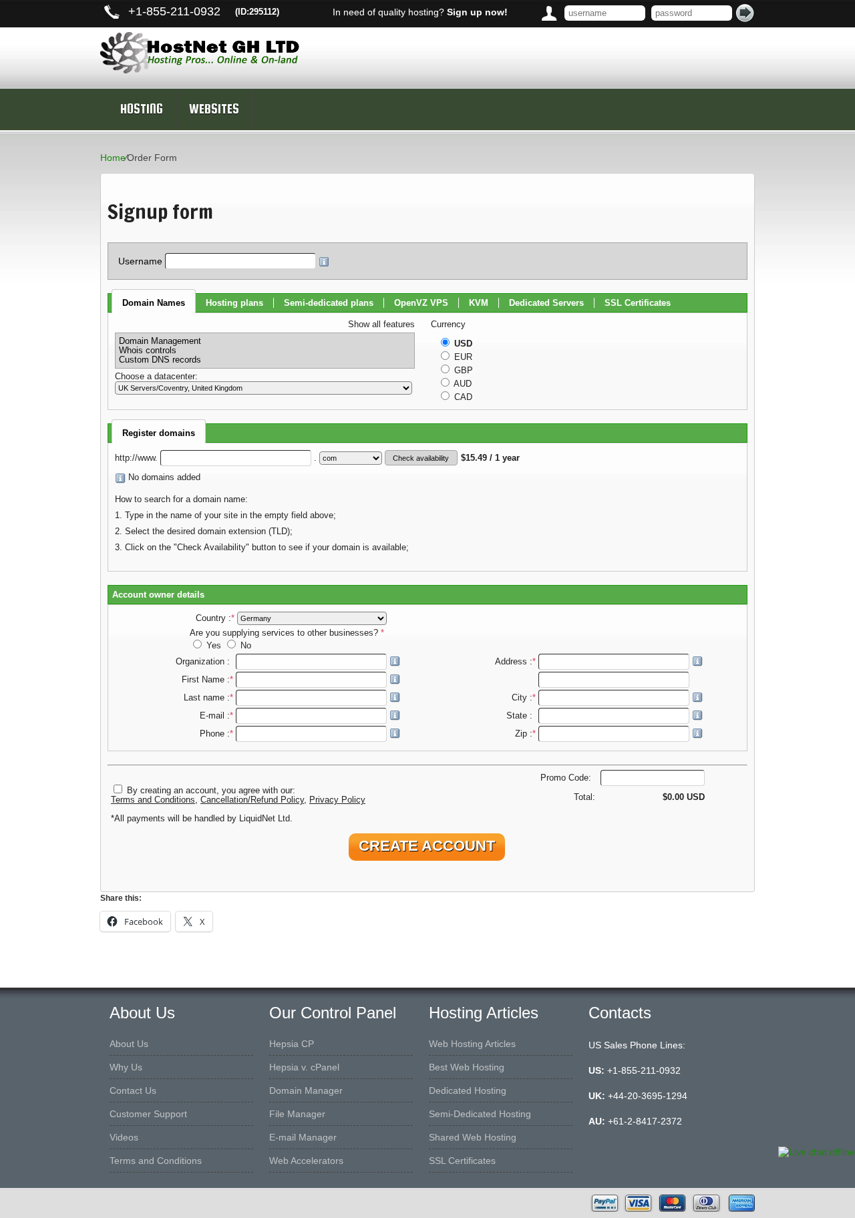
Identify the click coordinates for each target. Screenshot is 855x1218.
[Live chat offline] (816, 1152)
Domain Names (153, 303)
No (244, 645)
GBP (462, 370)
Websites (214, 109)
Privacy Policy (337, 800)
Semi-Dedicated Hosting (480, 1113)
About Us (129, 1043)
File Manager (297, 1113)
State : (521, 716)
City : (524, 697)
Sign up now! (477, 12)
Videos (124, 1137)
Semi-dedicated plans (328, 303)
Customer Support (148, 1113)
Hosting (141, 109)
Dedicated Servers (546, 303)
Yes (214, 645)
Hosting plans (234, 303)
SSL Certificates (638, 303)
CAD (462, 397)
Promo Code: (567, 778)
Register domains (158, 433)
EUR (462, 357)
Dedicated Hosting (467, 1090)
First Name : (207, 679)
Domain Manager (306, 1090)
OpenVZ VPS (421, 303)
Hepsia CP (291, 1043)
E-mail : (216, 716)
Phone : (216, 734)
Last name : (208, 697)
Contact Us (133, 1090)
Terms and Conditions (153, 800)
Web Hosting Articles (472, 1043)
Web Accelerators (306, 1160)
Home (113, 157)
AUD (462, 384)
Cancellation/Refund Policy (252, 800)
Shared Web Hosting (472, 1137)
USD (462, 344)
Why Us (126, 1067)
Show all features (381, 324)
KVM (478, 303)
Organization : (204, 661)
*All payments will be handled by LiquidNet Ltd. (202, 818)
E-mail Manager (303, 1137)
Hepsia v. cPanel (304, 1067)
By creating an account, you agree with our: (211, 790)
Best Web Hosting (466, 1067)
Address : (515, 661)
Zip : (525, 734)
